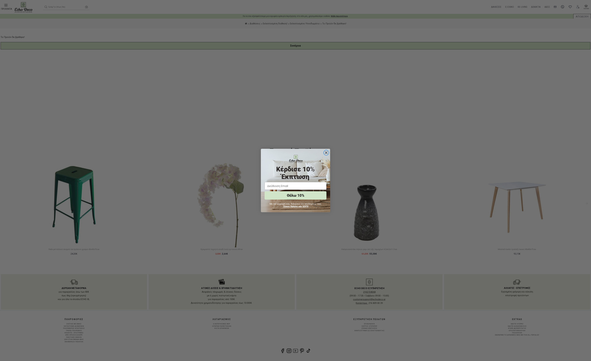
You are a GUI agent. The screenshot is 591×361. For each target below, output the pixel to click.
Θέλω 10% (295, 195)
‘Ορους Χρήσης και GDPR (295, 206)
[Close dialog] (326, 152)
